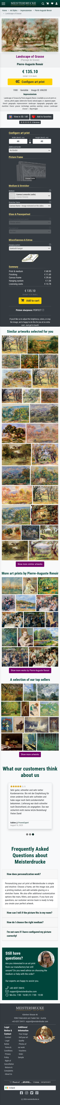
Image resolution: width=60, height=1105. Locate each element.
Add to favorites (43, 116)
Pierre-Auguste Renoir (43, 10)
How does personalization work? (24, 874)
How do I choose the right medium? (25, 922)
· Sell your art (23, 1037)
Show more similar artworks (30, 564)
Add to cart (31, 300)
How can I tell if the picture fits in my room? (29, 912)
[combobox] (30, 150)
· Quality (21, 1041)
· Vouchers (22, 1051)
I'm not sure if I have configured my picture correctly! (29, 934)
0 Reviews (36, 122)
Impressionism (26, 10)
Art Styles (13, 10)
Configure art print (32, 82)
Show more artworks (30, 754)
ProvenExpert (23, 823)
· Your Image (23, 1034)
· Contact (7, 1037)
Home (4, 10)
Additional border (15, 147)
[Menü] (3, 4)
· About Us (8, 1074)
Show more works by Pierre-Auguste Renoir (30, 670)
